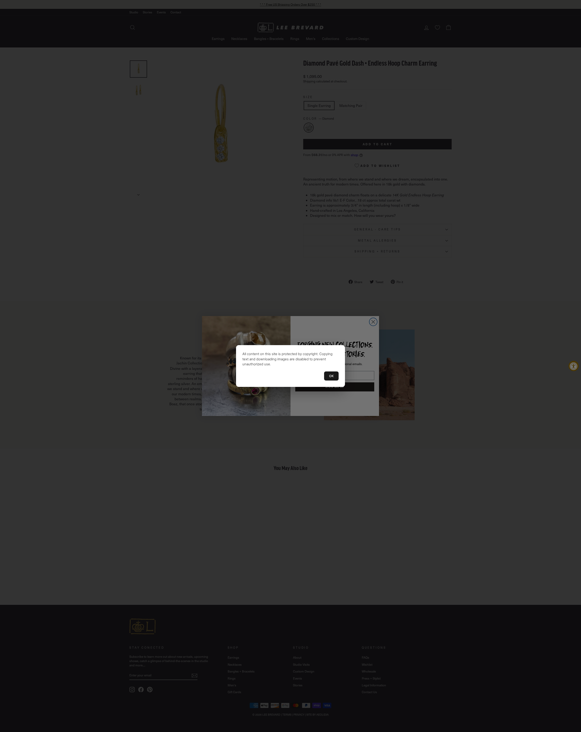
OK (331, 376)
